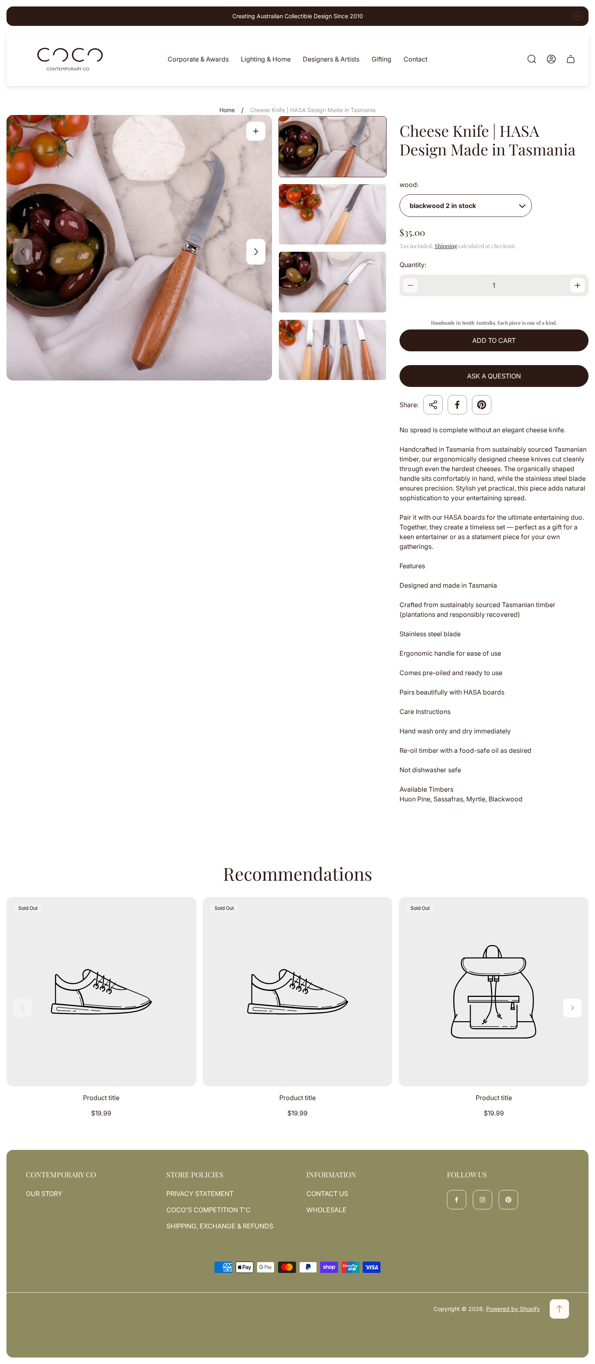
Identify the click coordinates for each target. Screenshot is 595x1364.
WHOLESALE (326, 1210)
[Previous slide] (22, 252)
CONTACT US (327, 1194)
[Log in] (551, 59)
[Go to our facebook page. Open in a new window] (456, 1199)
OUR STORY (44, 1194)
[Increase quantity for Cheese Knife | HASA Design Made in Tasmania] (577, 285)
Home (227, 109)
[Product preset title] (101, 992)
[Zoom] (256, 131)
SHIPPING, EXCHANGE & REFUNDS (219, 1226)
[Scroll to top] (559, 1309)
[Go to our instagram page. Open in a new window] (482, 1199)
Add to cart (494, 340)
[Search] (532, 59)
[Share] (433, 404)
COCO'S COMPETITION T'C (208, 1210)
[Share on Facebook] (457, 404)
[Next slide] (256, 252)
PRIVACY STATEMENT (200, 1194)
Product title (101, 1098)
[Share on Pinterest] (481, 404)
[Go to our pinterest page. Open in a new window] (508, 1199)
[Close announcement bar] (577, 16)
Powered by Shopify (513, 1308)
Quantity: (413, 265)
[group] (332, 146)
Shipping (446, 246)
